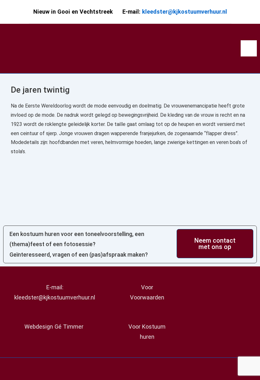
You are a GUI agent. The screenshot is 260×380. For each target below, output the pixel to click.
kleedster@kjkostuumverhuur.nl (184, 11)
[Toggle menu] (249, 48)
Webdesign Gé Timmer (54, 326)
